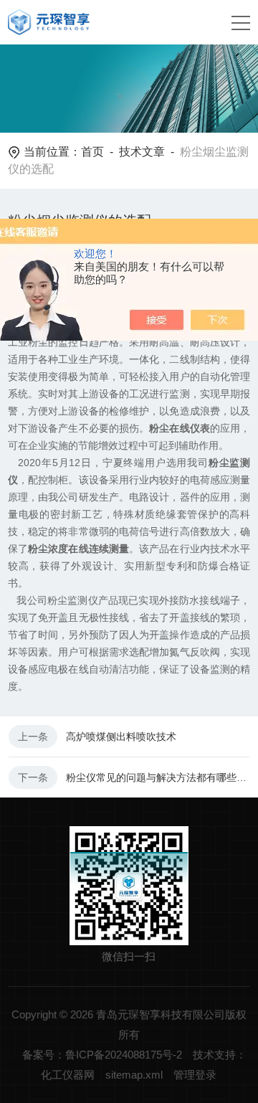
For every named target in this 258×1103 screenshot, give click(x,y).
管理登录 (194, 1075)
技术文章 (142, 152)
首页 (92, 152)
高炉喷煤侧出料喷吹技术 (121, 736)
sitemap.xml (134, 1075)
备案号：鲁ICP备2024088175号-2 (102, 1054)
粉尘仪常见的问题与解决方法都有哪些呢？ (157, 777)
